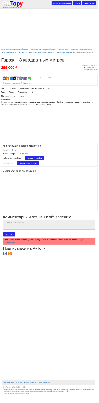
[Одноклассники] (7, 78)
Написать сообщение (28, 163)
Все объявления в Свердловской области (14, 49)
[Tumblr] (22, 78)
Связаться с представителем (40, 382)
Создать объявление (62, 3)
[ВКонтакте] (4, 78)
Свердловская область (25, 53)
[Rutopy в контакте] (5, 252)
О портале (19, 382)
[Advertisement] (49, 27)
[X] (14, 78)
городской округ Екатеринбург (44, 53)
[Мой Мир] (11, 78)
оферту (28, 393)
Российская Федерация (8, 53)
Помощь (26, 382)
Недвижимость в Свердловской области (43, 49)
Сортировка (70, 53)
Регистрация (89, 3)
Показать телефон (34, 158)
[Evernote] (18, 78)
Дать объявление (8, 382)
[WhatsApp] (29, 78)
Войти (77, 3)
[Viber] (25, 78)
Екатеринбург (60, 53)
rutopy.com (37, 389)
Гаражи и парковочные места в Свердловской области (75, 49)
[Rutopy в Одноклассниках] (10, 252)
